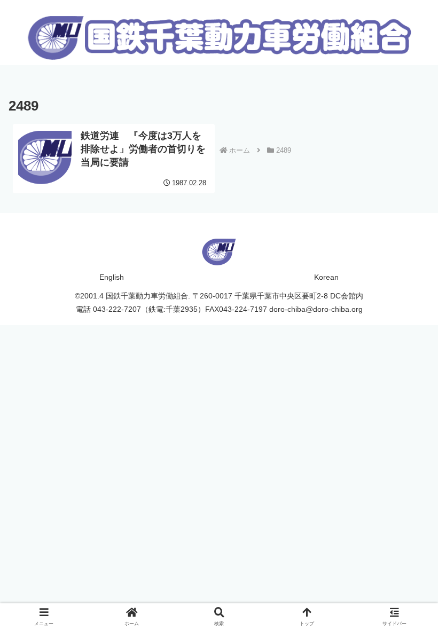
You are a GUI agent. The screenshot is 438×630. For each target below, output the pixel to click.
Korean (326, 277)
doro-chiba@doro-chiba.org (316, 309)
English (111, 277)
